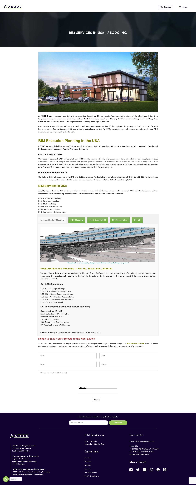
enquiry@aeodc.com (146, 441)
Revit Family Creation (49, 320)
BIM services (131, 344)
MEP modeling (146, 119)
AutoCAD (54, 165)
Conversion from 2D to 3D (51, 311)
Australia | (89, 444)
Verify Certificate (92, 476)
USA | (87, 441)
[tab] (52, 220)
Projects (88, 462)
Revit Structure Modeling (128, 119)
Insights (88, 465)
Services (88, 458)
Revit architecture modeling (67, 273)
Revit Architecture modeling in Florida (100, 119)
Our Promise (165, 7)
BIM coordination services (49, 149)
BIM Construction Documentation (54, 322)
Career (87, 469)
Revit (61, 165)
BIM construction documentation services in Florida (132, 146)
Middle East (99, 444)
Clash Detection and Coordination (54, 314)
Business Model (91, 473)
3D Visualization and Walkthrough (55, 325)
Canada (93, 441)
